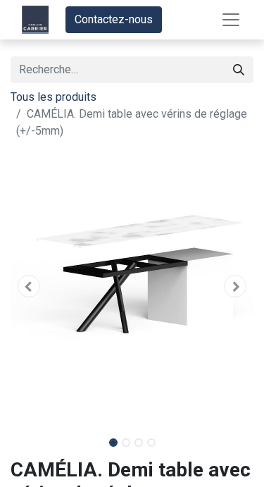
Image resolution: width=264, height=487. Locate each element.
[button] (29, 286)
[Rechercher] (238, 69)
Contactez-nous (114, 19)
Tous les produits (53, 97)
